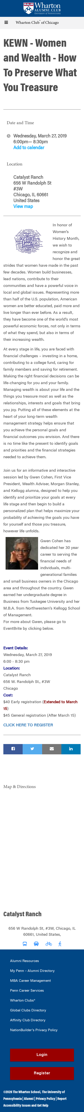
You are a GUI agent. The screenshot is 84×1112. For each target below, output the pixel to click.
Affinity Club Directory (27, 1020)
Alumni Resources (24, 961)
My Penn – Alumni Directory (32, 971)
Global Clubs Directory (28, 1010)
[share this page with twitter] (32, 749)
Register (42, 1073)
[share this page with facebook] (13, 749)
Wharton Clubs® (22, 1000)
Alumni (29, 1099)
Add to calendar (28, 148)
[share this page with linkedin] (71, 749)
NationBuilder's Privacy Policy (34, 1030)
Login (42, 1055)
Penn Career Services (27, 991)
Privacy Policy (45, 1099)
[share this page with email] (51, 749)
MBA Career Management (30, 981)
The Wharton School (26, 1092)
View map (23, 207)
